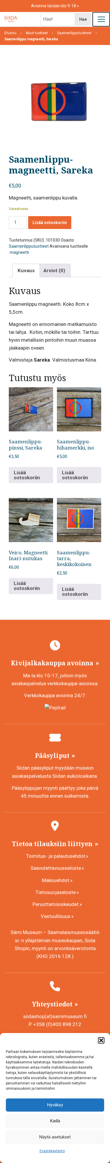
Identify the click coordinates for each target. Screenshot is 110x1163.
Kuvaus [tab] (26, 270)
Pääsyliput (53, 755)
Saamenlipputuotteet (29, 246)
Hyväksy (55, 1105)
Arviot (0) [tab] (54, 270)
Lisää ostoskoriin (50, 222)
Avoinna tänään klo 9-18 (54, 6)
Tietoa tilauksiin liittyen (53, 844)
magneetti (19, 252)
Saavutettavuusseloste (56, 868)
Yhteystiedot (53, 1004)
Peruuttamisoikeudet (56, 904)
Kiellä (55, 1121)
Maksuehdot (55, 880)
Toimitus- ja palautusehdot (55, 856)
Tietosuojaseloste (55, 892)
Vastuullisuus (55, 916)
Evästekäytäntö (52, 1151)
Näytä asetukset (55, 1137)
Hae (83, 19)
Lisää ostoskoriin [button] (27, 475)
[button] (101, 1040)
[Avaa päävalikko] (101, 19)
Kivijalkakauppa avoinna (53, 663)
